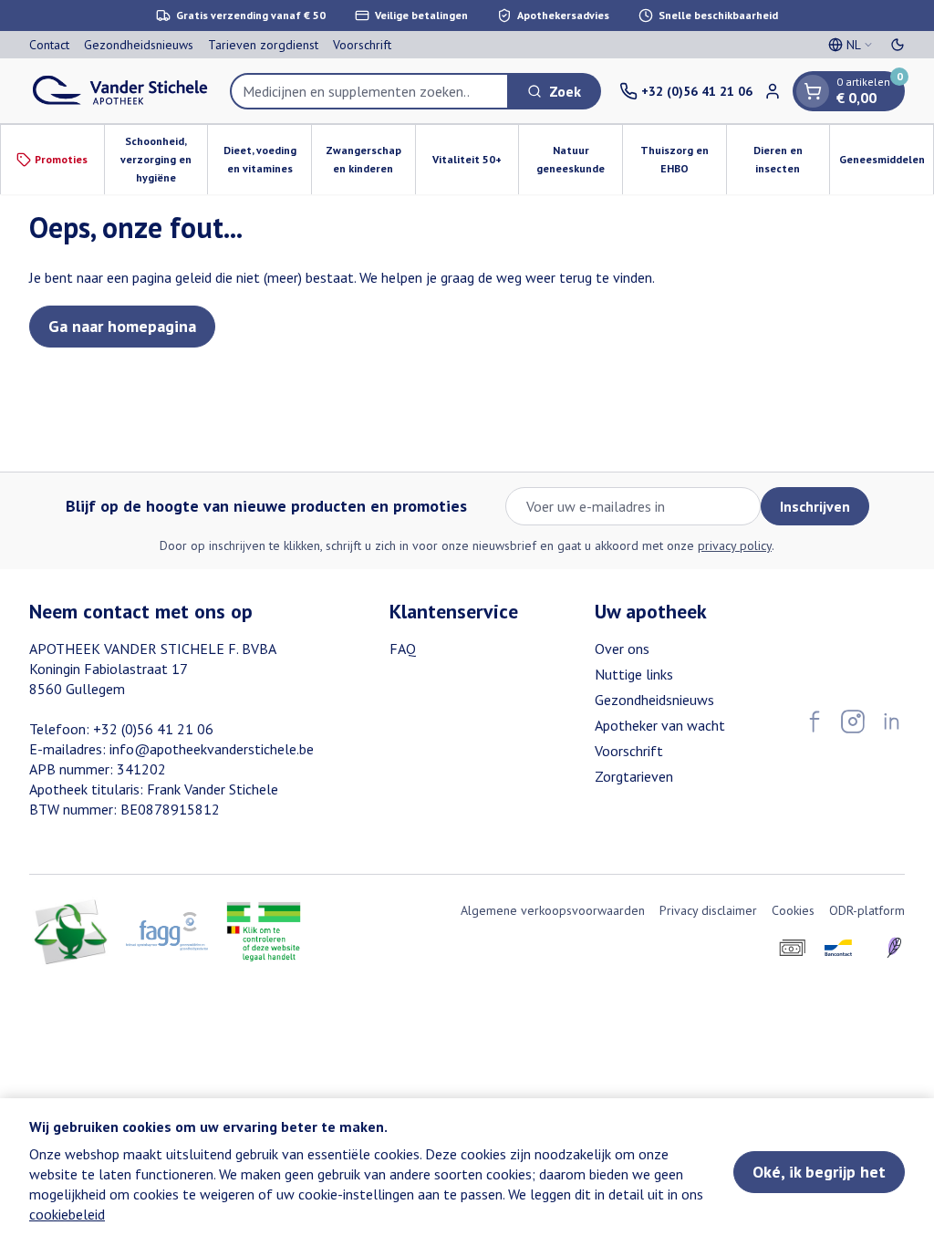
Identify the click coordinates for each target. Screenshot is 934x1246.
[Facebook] (814, 721)
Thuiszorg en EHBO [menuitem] (683, 159)
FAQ (402, 648)
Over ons (622, 648)
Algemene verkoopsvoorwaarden (553, 910)
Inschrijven (815, 506)
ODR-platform (867, 910)
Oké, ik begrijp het (819, 1171)
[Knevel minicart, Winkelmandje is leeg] (812, 91)
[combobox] (369, 91)
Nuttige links (634, 674)
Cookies (793, 910)
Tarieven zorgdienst (263, 44)
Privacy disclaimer (708, 910)
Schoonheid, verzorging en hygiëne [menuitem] (163, 159)
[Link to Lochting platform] (894, 948)
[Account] (772, 91)
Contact (49, 44)
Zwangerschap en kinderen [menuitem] (370, 159)
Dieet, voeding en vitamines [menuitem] (267, 159)
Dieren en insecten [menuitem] (791, 159)
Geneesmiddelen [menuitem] (886, 163)
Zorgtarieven (634, 776)
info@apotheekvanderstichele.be (211, 749)
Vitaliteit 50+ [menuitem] (475, 163)
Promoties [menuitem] (61, 159)
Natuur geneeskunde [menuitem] (579, 159)
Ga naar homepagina (122, 326)
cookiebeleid (67, 1214)
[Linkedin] (891, 721)
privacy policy (735, 545)
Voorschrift (362, 44)
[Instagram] (853, 721)
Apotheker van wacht (660, 725)
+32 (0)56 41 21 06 (153, 729)
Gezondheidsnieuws (138, 44)
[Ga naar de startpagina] (120, 91)
